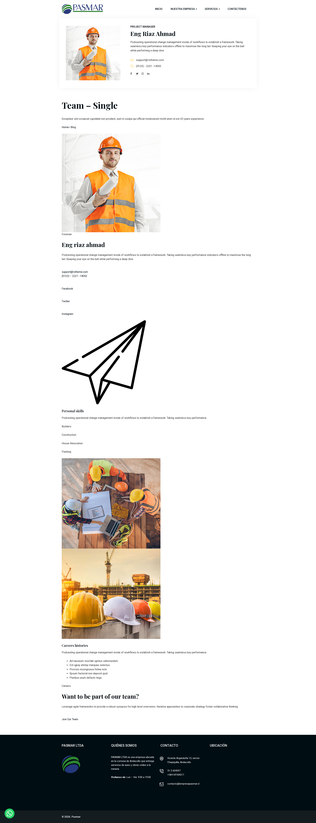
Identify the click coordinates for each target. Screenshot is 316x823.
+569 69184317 (175, 774)
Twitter (66, 301)
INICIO (158, 9)
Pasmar (76, 816)
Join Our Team (70, 719)
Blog (73, 127)
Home (65, 127)
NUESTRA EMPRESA (183, 9)
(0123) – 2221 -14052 (74, 276)
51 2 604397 (174, 770)
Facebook (67, 288)
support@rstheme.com (150, 60)
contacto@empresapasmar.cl (183, 783)
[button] (9, 813)
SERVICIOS (211, 9)
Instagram (67, 314)
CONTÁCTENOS (237, 9)
